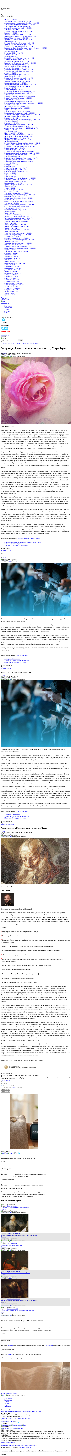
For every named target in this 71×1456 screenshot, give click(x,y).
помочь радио (5, 299)
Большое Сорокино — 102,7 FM (14, 263)
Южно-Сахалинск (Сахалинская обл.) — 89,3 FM (20, 248)
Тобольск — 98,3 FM (11, 286)
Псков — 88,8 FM (10, 176)
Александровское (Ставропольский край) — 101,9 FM (21, 23)
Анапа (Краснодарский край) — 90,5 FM (17, 26)
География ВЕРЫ (12, 1309)
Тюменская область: (10, 255)
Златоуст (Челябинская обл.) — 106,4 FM (17, 86)
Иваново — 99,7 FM (10, 88)
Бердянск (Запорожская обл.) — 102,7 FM (17, 34)
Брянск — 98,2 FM (10, 41)
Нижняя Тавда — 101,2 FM (13, 283)
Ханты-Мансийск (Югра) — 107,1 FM (16, 238)
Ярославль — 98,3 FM (11, 253)
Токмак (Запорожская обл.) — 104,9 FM (16, 220)
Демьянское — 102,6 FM (12, 270)
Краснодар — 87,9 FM (11, 121)
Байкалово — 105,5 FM (11, 260)
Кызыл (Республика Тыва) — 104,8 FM (16, 126)
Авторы (6, 309)
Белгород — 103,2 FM (11, 33)
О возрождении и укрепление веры (12, 1245)
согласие (11, 1185)
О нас (6, 312)
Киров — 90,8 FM (10, 109)
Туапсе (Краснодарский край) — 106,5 (16, 226)
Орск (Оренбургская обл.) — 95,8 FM (16, 168)
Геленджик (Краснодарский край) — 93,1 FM (18, 64)
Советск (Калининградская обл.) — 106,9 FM (18, 201)
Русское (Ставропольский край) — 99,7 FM (18, 184)
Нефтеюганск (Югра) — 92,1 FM (14, 148)
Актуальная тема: (22, 655)
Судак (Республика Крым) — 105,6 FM (16, 206)
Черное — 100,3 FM (10, 293)
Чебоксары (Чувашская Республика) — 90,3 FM (19, 240)
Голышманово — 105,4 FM (12, 268)
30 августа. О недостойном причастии (16, 660)
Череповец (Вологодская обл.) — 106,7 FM (18, 243)
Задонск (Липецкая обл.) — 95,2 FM (15, 83)
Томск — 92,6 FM (10, 223)
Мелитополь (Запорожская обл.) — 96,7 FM (18, 136)
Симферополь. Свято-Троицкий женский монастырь (17, 1310)
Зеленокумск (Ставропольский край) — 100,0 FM (20, 84)
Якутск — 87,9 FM (10, 250)
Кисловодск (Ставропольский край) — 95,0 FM (19, 113)
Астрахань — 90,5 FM (11, 29)
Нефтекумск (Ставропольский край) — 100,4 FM (19, 146)
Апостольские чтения (7, 824)
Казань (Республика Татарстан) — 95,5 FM (18, 98)
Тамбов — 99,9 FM (10, 211)
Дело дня (3, 298)
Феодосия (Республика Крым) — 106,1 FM (17, 235)
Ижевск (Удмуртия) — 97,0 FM (14, 89)
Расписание (8, 307)
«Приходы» (37, 1411)
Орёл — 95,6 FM (9, 166)
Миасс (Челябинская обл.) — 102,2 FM (16, 138)
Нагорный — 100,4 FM (11, 281)
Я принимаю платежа (12, 1088)
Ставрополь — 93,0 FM (11, 203)
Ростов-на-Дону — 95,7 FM (13, 183)
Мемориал (7, 1406)
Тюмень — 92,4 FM (10, 228)
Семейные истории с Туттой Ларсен (27, 343)
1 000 (5, 1080)
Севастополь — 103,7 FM (12, 196)
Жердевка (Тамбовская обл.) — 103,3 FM (17, 81)
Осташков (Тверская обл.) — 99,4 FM (16, 171)
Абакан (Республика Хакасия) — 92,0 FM (17, 21)
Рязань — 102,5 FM (10, 186)
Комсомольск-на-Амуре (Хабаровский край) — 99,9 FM (22, 114)
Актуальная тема (6, 550)
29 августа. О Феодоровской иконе (15, 662)
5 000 (8, 1080)
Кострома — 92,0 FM (11, 118)
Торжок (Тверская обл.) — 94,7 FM (15, 225)
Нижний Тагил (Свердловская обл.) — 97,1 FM (19, 151)
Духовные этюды (12, 1206)
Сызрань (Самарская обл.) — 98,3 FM (16, 210)
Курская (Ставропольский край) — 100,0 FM (18, 124)
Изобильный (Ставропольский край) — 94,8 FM (19, 91)
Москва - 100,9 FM (7, 16)
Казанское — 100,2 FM (11, 280)
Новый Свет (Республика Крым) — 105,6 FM (18, 161)
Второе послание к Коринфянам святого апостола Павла (19, 1300)
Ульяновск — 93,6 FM (11, 231)
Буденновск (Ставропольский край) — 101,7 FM (19, 44)
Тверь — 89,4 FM (9, 213)
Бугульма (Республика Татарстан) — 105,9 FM (19, 43)
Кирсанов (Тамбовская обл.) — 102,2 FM (17, 111)
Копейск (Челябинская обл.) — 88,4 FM (16, 116)
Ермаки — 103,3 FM (10, 271)
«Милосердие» (29, 1411)
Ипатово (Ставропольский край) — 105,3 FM (18, 93)
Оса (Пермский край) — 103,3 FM (15, 169)
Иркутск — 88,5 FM (10, 94)
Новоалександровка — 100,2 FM (14, 285)
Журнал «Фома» (6, 1411)
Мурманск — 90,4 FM (11, 141)
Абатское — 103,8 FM (11, 256)
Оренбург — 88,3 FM (11, 164)
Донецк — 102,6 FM (10, 73)
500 (2, 1080)
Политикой (6, 1176)
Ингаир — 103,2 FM (10, 275)
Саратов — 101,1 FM (11, 191)
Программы (8, 306)
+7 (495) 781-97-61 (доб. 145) (21, 1418)
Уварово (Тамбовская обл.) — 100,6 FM (16, 230)
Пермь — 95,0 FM (10, 174)
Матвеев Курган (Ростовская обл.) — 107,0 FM (19, 134)
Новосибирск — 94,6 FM (12, 156)
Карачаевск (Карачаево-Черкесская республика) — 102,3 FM (23, 103)
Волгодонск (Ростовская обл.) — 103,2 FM (17, 49)
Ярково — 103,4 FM (10, 295)
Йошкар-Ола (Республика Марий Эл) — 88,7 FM (19, 96)
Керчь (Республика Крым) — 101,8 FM (16, 106)
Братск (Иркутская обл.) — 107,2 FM (16, 38)
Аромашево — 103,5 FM (12, 258)
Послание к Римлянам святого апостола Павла (15, 1273)
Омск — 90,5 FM (9, 163)
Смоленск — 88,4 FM (11, 199)
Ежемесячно (6, 1086)
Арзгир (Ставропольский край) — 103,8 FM (18, 28)
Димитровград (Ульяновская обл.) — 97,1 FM (18, 71)
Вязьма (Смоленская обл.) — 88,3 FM (16, 59)
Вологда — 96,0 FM (10, 54)
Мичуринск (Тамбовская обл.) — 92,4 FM (17, 139)
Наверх (3, 1393)
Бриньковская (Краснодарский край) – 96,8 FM (19, 39)
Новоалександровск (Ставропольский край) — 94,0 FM (21, 153)
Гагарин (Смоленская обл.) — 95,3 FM (16, 61)
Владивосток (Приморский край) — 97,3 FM (18, 46)
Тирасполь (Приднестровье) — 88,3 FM (16, 216)
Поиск (20, 340)
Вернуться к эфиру (7, 15)
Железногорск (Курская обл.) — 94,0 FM (17, 79)
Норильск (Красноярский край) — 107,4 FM (18, 159)
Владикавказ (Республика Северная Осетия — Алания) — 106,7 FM (25, 48)
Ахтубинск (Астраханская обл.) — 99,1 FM (18, 31)
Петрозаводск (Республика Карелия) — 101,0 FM (20, 178)
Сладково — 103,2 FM (11, 290)
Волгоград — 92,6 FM (11, 51)
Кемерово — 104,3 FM (11, 104)
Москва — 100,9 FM (10, 19)
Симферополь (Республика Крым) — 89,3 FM (18, 198)
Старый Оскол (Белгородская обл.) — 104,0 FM (19, 204)
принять (3, 1454)
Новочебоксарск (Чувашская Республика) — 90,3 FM (21, 158)
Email (3, 1162)
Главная (3, 343)
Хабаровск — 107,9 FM (11, 236)
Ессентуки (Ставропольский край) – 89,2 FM (18, 78)
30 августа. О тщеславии (12, 659)
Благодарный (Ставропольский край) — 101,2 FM (20, 36)
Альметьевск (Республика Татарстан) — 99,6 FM (19, 24)
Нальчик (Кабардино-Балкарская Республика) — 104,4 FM (22, 143)
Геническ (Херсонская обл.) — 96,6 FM (16, 66)
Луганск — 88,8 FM (10, 131)
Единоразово (17, 1086)
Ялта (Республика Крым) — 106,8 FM (16, 251)
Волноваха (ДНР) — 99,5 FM (13, 53)
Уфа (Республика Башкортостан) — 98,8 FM (18, 233)
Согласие (11, 1174)
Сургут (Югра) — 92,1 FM (12, 208)
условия (13, 1088)
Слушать (3, 1206)
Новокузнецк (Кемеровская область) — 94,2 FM (19, 154)
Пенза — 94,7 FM (10, 173)
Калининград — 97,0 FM (12, 99)
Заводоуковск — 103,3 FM (12, 273)
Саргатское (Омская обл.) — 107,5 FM (16, 193)
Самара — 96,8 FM (10, 188)
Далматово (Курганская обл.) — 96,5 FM (17, 68)
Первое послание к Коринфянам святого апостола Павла (19, 1235)
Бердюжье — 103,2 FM (11, 261)
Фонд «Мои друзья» (17, 1411)
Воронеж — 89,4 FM (10, 56)
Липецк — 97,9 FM (10, 129)
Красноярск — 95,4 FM (11, 123)
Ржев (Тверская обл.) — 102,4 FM (15, 181)
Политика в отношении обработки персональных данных (19, 1445)
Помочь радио (5, 1089)
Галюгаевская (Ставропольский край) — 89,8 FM (20, 63)
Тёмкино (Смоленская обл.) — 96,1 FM (16, 215)
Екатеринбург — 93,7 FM (12, 76)
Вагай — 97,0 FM (10, 265)
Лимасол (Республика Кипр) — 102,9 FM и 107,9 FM (21, 128)
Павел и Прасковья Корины (13, 544)
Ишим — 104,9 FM (10, 278)
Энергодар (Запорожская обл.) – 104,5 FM (17, 246)
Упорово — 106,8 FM (11, 291)
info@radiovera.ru (6, 1418)
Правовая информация (8, 1442)
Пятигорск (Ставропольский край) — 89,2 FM (19, 179)
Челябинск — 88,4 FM (11, 241)
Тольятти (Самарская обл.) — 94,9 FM (16, 221)
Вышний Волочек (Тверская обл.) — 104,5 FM (19, 58)
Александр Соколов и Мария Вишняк (16, 545)
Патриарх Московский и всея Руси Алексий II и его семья (22, 542)
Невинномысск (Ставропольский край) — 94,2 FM (20, 144)
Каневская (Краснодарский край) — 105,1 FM (18, 101)
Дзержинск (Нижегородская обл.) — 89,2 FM (18, 69)
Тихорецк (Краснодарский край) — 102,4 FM (18, 218)
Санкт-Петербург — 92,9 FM (13, 189)
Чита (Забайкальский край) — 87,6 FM (16, 245)
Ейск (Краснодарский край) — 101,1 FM (17, 74)
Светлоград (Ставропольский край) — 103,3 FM (19, 194)
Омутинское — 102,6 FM (12, 288)
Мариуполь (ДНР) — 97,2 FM (13, 133)
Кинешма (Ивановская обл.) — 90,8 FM (16, 108)
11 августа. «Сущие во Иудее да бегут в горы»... (16, 1207)
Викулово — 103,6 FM (11, 266)
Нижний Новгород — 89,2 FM (14, 149)
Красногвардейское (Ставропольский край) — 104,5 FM (22, 119)
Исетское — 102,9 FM (11, 276)
